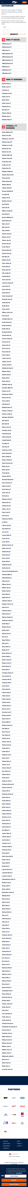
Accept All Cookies (14, 1184)
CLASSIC (24, 2)
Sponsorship (6, 1146)
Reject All (14, 1180)
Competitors (6, 1143)
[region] (14, 1175)
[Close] (26, 1166)
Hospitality (6, 1148)
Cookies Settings (14, 1176)
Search (14, 34)
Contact (19, 1146)
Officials (5, 1141)
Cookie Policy (19, 1173)
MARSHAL (19, 1143)
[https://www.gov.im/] (14, 1154)
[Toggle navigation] (2, 2)
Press (18, 1141)
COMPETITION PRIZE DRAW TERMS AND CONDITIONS (14, 1163)
